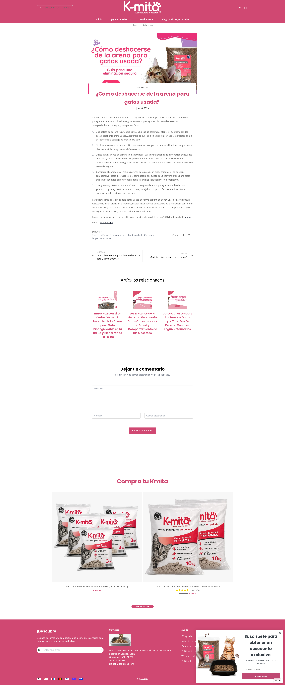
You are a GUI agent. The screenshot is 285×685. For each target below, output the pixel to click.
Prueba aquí (106, 222)
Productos (145, 19)
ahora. (188, 216)
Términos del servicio (192, 656)
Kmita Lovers (148, 25)
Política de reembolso (192, 661)
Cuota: (175, 234)
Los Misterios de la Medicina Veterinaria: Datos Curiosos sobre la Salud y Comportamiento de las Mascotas (142, 323)
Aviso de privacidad (191, 641)
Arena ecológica (100, 234)
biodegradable (135, 234)
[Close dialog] (280, 633)
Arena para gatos (118, 234)
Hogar (134, 25)
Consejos (149, 234)
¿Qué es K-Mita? (119, 19)
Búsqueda (186, 636)
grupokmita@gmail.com (121, 663)
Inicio (99, 19)
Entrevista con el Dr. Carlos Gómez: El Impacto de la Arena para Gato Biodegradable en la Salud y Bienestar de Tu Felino (107, 325)
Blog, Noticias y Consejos (175, 19)
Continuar (261, 676)
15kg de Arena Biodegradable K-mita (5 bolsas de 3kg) (97, 587)
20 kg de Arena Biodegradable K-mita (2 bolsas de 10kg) (188, 587)
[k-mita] (142, 7)
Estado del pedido (190, 646)
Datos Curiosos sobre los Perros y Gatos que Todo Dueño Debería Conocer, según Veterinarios (177, 321)
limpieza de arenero (102, 238)
